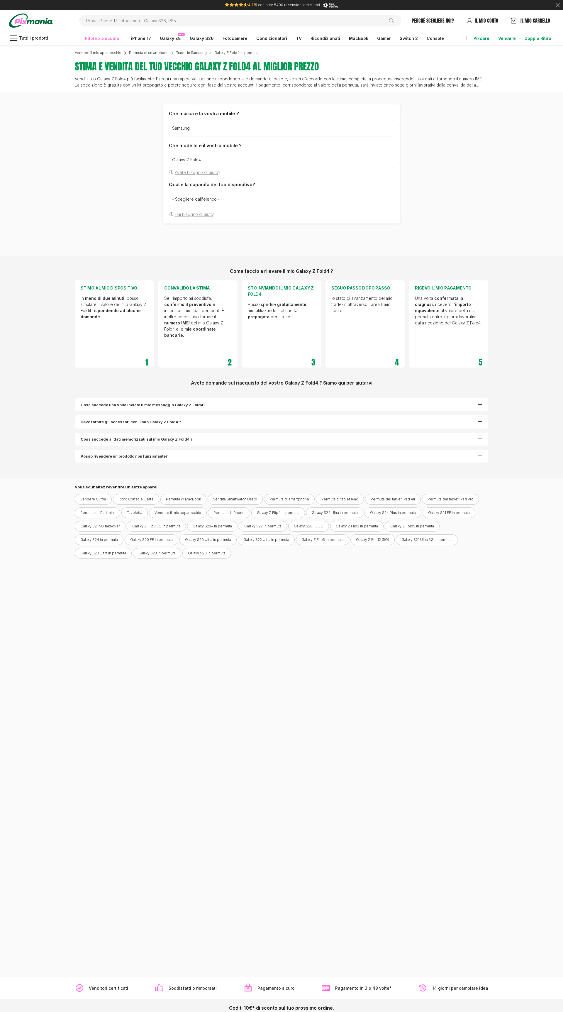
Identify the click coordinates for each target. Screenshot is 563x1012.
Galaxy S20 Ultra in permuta (208, 539)
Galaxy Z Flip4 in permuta (278, 512)
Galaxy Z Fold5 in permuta (412, 526)
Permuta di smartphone (149, 52)
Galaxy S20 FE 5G (308, 526)
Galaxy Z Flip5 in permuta (322, 539)
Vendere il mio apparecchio (98, 52)
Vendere (507, 38)
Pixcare (481, 38)
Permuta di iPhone (229, 512)
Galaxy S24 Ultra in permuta (335, 512)
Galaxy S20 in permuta (206, 553)
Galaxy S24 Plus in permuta (393, 512)
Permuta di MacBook (183, 499)
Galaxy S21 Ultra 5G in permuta (426, 539)
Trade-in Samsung (191, 52)
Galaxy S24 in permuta (99, 539)
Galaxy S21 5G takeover (100, 526)
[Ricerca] (394, 20)
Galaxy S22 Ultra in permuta (266, 539)
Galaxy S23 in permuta (157, 553)
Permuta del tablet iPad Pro (451, 499)
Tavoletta (134, 512)
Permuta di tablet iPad (339, 499)
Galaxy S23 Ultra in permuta (103, 553)
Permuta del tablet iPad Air (393, 499)
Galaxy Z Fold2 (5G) (372, 539)
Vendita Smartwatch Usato (235, 499)
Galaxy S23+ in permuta (212, 526)
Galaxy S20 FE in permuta (151, 539)
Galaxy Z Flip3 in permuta (357, 526)
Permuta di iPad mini (97, 512)
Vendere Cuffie (93, 499)
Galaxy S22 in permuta (263, 526)
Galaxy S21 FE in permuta (449, 512)
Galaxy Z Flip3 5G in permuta (156, 526)
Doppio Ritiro (538, 38)
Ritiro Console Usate (136, 499)
